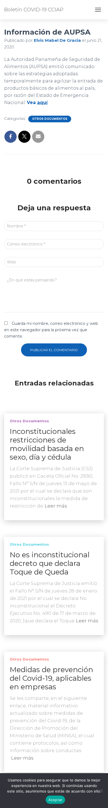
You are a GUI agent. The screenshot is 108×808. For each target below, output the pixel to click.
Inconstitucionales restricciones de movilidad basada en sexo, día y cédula (47, 444)
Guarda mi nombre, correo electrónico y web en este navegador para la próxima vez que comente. (51, 329)
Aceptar (55, 799)
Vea (37, 102)
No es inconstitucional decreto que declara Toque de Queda (49, 563)
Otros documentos (49, 119)
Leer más (56, 506)
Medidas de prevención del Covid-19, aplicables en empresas (51, 678)
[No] (101, 790)
